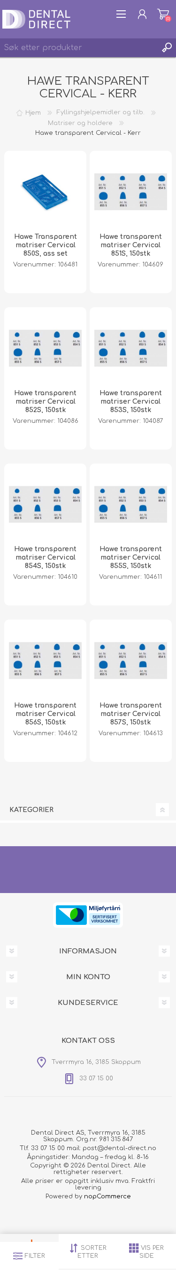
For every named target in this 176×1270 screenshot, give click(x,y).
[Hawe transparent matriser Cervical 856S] (45, 660)
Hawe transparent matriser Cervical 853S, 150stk (130, 401)
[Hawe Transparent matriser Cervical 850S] (45, 191)
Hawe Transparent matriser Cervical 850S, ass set (45, 245)
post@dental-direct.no (119, 1148)
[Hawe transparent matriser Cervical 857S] (130, 660)
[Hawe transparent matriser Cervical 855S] (130, 504)
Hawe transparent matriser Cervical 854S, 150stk (45, 557)
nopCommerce (107, 1196)
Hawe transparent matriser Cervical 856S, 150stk (45, 714)
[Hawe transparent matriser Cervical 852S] (45, 348)
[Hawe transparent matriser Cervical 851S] (130, 191)
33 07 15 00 (48, 1148)
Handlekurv (163, 14)
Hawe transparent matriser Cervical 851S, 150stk (130, 245)
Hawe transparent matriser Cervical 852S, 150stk (45, 401)
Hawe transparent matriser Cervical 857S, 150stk (130, 714)
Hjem (33, 112)
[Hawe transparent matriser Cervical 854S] (45, 504)
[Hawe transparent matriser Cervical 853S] (130, 348)
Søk (166, 47)
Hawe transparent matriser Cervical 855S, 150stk (130, 557)
